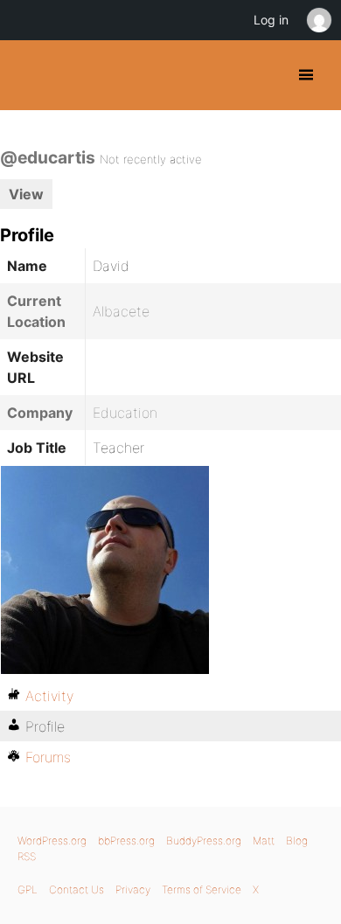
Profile (45, 726)
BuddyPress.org (28, 75)
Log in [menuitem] (271, 19)
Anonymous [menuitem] (318, 20)
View (26, 194)
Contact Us (76, 889)
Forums (48, 757)
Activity (49, 696)
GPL (27, 889)
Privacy (132, 889)
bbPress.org (126, 840)
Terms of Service (201, 889)
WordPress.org (52, 840)
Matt (264, 840)
